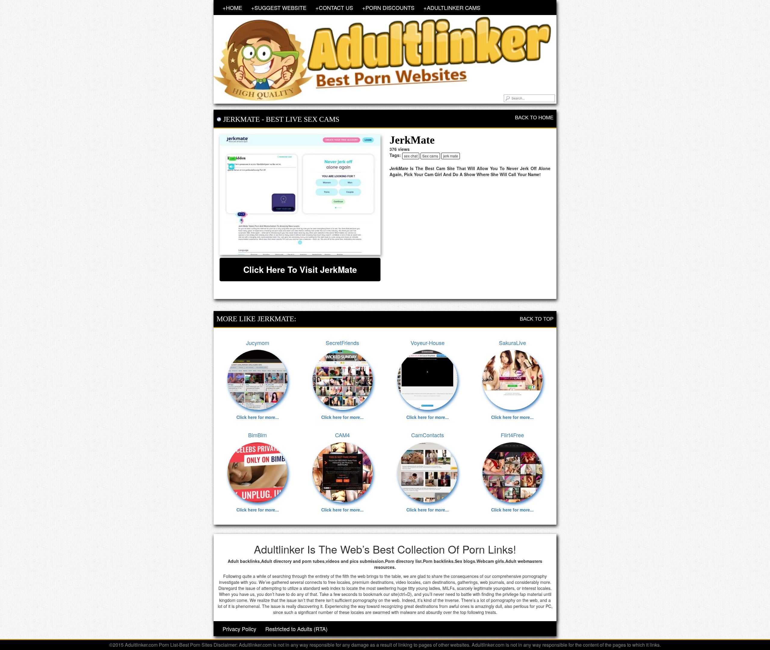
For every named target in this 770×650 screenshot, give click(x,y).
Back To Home (534, 118)
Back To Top (536, 319)
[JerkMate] (300, 194)
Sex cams (430, 155)
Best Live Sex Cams (302, 119)
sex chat (410, 155)
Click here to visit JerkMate (300, 269)
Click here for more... (257, 417)
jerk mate (450, 155)
